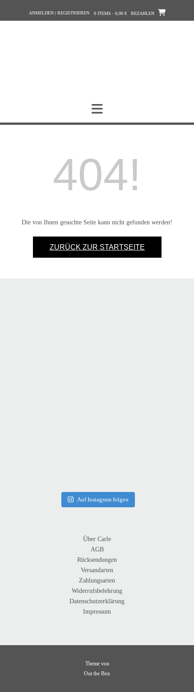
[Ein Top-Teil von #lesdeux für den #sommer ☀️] (143, 351)
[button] (97, 109)
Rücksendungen (97, 559)
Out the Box (97, 673)
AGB (97, 549)
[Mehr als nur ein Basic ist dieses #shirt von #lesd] (51, 351)
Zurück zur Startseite (97, 247)
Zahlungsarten (97, 580)
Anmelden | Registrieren (59, 12)
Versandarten (97, 570)
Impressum (97, 611)
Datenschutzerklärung (97, 601)
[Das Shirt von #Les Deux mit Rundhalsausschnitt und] (51, 443)
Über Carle (97, 539)
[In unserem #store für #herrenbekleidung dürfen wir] (143, 443)
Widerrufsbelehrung (97, 590)
